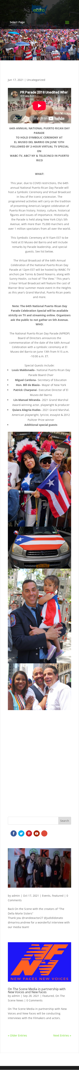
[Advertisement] (39, 767)
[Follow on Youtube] (37, 833)
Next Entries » (62, 1035)
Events (46, 895)
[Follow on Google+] (44, 833)
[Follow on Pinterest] (29, 833)
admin (16, 895)
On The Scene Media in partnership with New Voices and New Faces (37, 990)
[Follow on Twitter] (21, 833)
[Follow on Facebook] (14, 833)
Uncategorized (36, 80)
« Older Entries (17, 1035)
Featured (57, 895)
